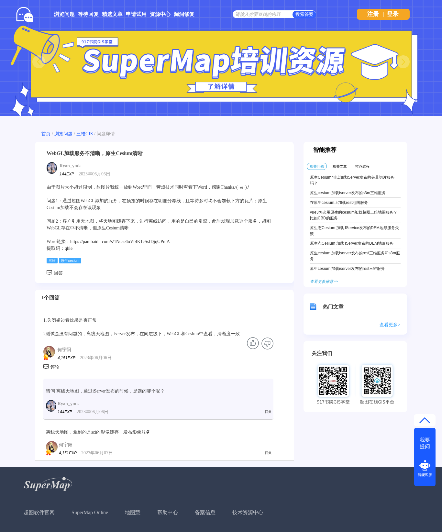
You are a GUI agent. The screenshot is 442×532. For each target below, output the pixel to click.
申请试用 (136, 14)
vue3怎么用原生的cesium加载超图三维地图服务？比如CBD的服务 (353, 215)
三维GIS (84, 133)
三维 (52, 260)
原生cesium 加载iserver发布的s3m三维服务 (348, 193)
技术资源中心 (247, 512)
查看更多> (390, 324)
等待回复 (88, 14)
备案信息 (205, 512)
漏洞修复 (184, 14)
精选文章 (112, 14)
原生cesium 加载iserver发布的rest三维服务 (347, 268)
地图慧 (132, 512)
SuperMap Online (90, 512)
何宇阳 (64, 349)
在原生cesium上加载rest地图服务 (339, 202)
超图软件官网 (39, 512)
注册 (373, 14)
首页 (45, 133)
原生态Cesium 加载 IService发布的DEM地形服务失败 (354, 231)
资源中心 (160, 14)
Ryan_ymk (70, 165)
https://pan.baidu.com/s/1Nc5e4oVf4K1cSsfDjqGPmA (120, 241)
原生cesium (70, 260)
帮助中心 (167, 512)
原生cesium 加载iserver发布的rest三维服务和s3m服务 (355, 256)
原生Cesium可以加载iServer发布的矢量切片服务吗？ (352, 180)
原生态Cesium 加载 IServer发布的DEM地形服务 (351, 243)
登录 (393, 14)
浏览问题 (64, 14)
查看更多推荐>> (324, 281)
